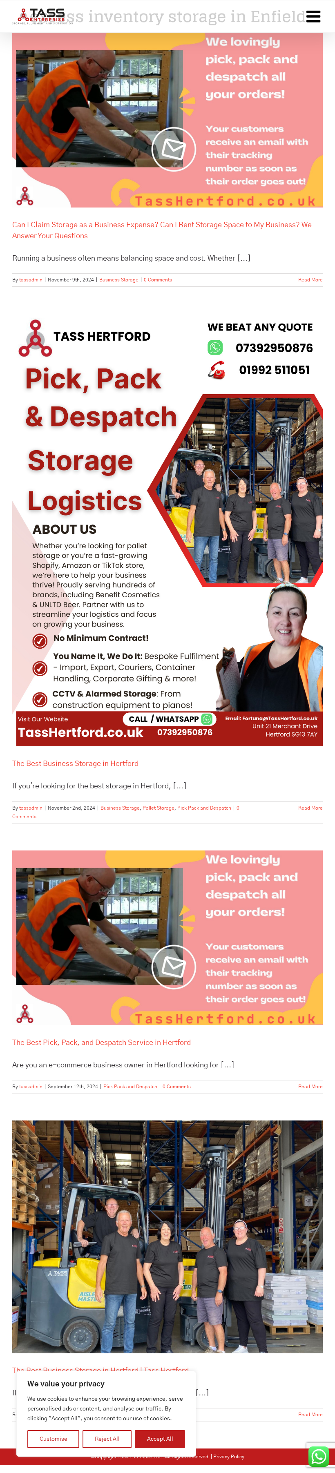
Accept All (160, 1439)
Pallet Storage (158, 808)
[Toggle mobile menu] (314, 16)
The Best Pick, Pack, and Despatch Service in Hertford (101, 1043)
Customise (53, 1439)
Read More (310, 279)
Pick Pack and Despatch (204, 808)
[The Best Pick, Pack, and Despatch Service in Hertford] (167, 937)
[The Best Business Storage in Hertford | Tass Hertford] (167, 1236)
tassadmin (30, 279)
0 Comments (158, 279)
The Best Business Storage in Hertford (75, 764)
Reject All (107, 1439)
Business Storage (118, 279)
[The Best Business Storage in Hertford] (167, 529)
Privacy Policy (228, 1456)
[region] (106, 1414)
